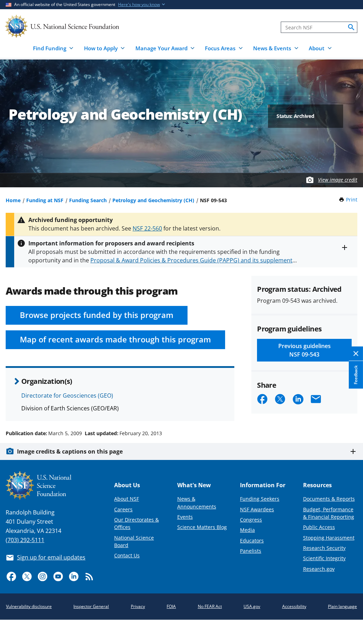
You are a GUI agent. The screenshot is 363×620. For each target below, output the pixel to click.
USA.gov (252, 606)
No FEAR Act (210, 606)
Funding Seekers (259, 498)
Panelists (250, 550)
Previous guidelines (304, 350)
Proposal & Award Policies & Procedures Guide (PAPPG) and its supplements (192, 260)
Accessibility (294, 606)
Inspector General (91, 606)
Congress (251, 519)
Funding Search (88, 200)
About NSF (126, 498)
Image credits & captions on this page (70, 451)
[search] (351, 27)
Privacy (138, 606)
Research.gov (319, 568)
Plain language (342, 606)
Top (347, 406)
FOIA (171, 606)
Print (351, 199)
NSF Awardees (257, 509)
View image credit (337, 179)
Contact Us (127, 555)
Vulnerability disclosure (29, 606)
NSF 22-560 (147, 228)
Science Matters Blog (202, 527)
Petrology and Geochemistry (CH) (153, 200)
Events (185, 516)
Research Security (324, 548)
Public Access (319, 527)
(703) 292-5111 (25, 540)
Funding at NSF (44, 200)
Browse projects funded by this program (96, 314)
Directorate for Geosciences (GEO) (67, 395)
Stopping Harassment (328, 537)
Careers (123, 509)
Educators (252, 540)
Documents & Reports (329, 498)
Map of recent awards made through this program (115, 339)
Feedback (356, 374)
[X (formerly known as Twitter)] (27, 576)
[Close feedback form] (356, 354)
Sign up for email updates (51, 557)
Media (247, 530)
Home (13, 200)
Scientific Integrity (324, 558)
